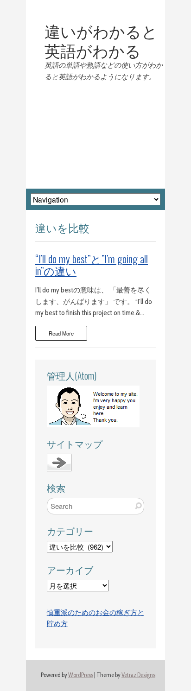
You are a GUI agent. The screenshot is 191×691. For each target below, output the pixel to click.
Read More (61, 333)
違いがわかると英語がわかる (101, 40)
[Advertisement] (95, 136)
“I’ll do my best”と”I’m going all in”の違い (91, 265)
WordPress (80, 675)
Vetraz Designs (138, 675)
